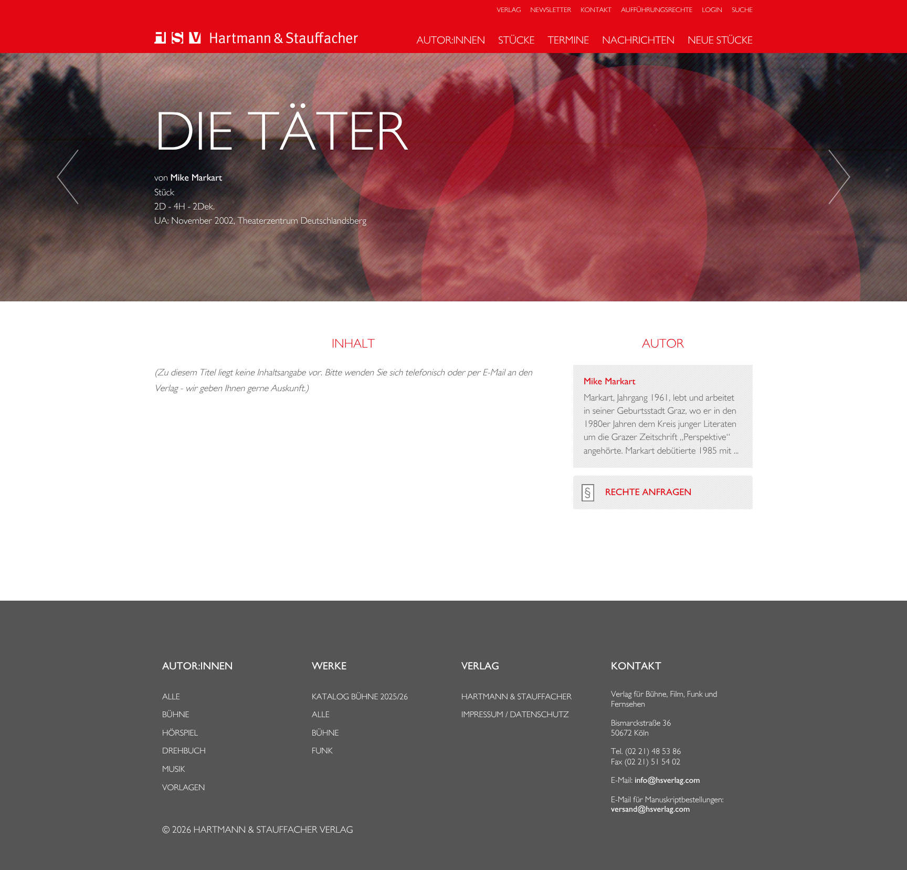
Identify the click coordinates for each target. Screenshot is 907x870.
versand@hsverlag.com (650, 809)
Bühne (175, 714)
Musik (173, 769)
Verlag (509, 10)
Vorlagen (183, 787)
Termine (568, 40)
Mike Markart (197, 178)
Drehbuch (184, 751)
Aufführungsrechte (656, 10)
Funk (322, 751)
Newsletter (551, 10)
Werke (329, 666)
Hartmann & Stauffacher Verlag (273, 829)
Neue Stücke (720, 40)
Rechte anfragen (648, 492)
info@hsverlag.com (667, 780)
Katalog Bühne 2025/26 (360, 696)
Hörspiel (180, 733)
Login (712, 10)
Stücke (516, 40)
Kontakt (596, 10)
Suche (742, 10)
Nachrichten (638, 40)
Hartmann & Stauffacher (516, 696)
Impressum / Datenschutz (515, 714)
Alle (171, 696)
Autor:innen (450, 40)
